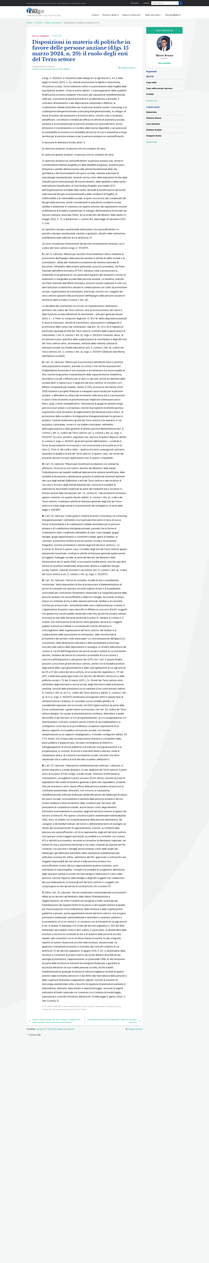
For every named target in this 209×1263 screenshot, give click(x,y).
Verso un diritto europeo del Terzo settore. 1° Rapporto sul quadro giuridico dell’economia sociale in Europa (56, 1021)
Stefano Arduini (154, 130)
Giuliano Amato (153, 118)
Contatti (146, 3)
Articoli (95, 15)
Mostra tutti (151, 142)
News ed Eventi (152, 15)
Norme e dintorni (110, 15)
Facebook (40, 1029)
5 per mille (151, 82)
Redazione (151, 112)
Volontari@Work (173, 15)
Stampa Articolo (127, 68)
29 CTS (150, 76)
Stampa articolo (135, 1029)
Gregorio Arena (153, 136)
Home (29, 22)
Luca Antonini (153, 124)
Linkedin (59, 1029)
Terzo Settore (64, 69)
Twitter (50, 1029)
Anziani (35, 69)
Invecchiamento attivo (48, 69)
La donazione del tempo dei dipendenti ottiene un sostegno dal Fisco (112, 1021)
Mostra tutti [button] (151, 100)
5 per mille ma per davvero (159, 88)
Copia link (69, 1029)
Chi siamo (134, 3)
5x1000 (150, 94)
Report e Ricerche (131, 15)
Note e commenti (53, 22)
